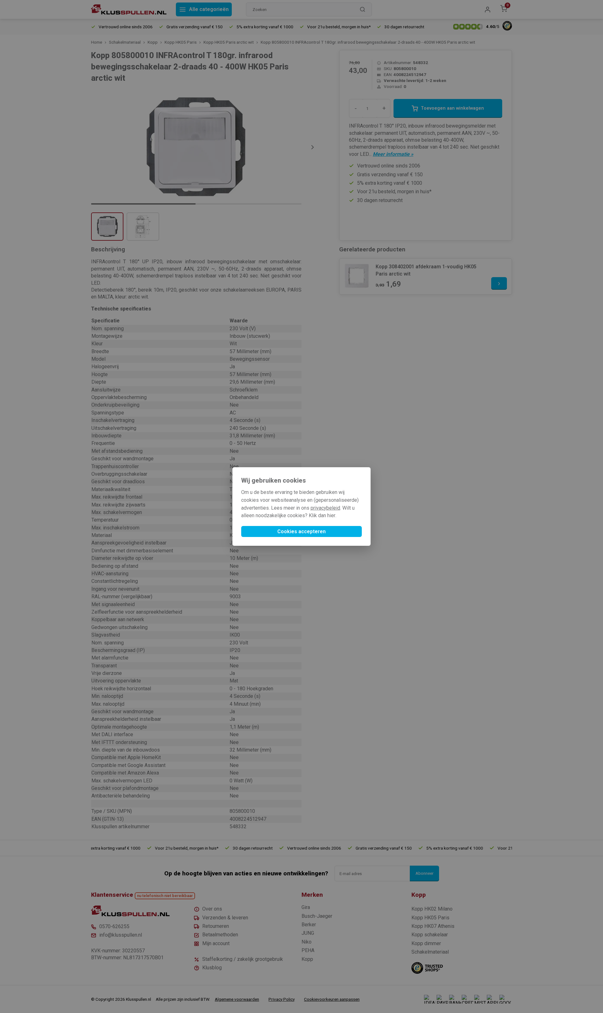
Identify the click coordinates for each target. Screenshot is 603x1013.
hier (331, 515)
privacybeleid (325, 508)
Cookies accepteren (301, 531)
